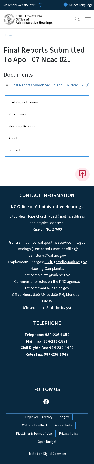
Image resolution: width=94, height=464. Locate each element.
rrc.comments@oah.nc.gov (47, 288)
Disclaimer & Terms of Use (34, 433)
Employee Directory (38, 417)
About (13, 138)
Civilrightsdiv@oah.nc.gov (66, 262)
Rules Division (19, 114)
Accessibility (63, 425)
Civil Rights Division (23, 102)
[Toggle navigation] (88, 19)
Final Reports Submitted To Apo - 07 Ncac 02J (47, 85)
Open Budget (47, 441)
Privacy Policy (68, 433)
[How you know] (40, 5)
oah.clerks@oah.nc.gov (47, 255)
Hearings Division (22, 126)
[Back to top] (82, 174)
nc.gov (64, 417)
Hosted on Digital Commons (47, 453)
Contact (15, 150)
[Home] (28, 15)
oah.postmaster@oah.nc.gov (61, 242)
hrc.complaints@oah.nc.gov (47, 275)
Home (7, 35)
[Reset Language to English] (66, 5)
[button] (74, 19)
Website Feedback (35, 425)
